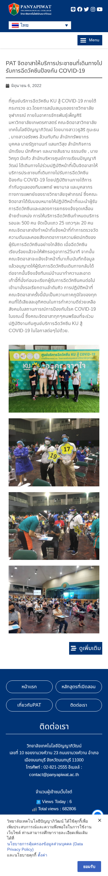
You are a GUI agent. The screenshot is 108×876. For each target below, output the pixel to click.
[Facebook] (79, 9)
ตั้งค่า (42, 855)
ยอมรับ (89, 866)
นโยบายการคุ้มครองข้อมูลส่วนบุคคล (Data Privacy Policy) (45, 847)
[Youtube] (99, 9)
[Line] (73, 9)
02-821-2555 (55, 767)
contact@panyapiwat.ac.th (54, 774)
